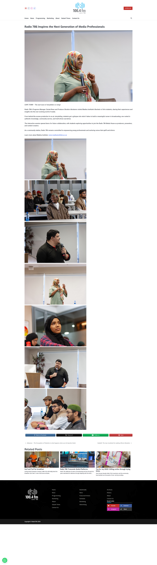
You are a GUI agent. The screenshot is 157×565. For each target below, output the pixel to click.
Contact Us (75, 18)
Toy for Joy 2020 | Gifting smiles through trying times (113, 470)
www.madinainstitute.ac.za (58, 135)
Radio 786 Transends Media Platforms (74, 469)
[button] (4, 560)
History (109, 493)
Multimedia (82, 490)
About (57, 18)
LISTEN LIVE (128, 8)
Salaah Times (65, 18)
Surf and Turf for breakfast (34, 469)
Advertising (83, 504)
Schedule (82, 499)
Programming (40, 18)
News (32, 18)
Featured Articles (84, 496)
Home (27, 18)
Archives (109, 490)
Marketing (50, 18)
